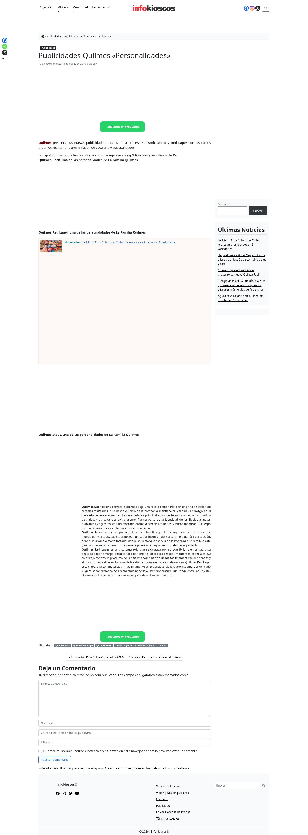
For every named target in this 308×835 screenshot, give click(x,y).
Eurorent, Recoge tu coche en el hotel (153, 657)
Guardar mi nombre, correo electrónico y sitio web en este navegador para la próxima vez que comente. (120, 751)
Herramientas (101, 7)
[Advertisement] (124, 94)
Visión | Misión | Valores (172, 793)
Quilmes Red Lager (83, 645)
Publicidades (54, 36)
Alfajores (63, 9)
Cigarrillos (46, 7)
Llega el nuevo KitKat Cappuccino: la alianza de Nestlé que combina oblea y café (242, 259)
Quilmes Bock (62, 645)
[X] (257, 8)
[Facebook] (246, 8)
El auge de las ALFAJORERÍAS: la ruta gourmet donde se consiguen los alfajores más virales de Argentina (241, 285)
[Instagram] (252, 8)
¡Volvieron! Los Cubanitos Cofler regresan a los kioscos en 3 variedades (129, 242)
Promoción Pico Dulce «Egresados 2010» (97, 657)
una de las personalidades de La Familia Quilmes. (140, 645)
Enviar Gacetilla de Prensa (173, 812)
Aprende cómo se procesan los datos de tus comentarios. (147, 768)
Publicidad (163, 806)
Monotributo (80, 9)
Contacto (162, 799)
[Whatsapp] (4, 46)
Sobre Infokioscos (168, 786)
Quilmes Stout (103, 645)
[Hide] (3, 58)
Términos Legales (167, 818)
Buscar (222, 204)
